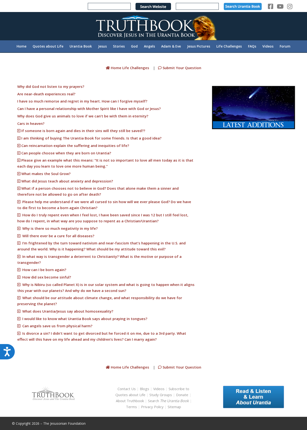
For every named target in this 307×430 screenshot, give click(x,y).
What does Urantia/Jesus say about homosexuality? (66, 311)
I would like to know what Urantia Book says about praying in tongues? (83, 318)
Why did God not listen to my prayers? (50, 86)
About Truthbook (130, 400)
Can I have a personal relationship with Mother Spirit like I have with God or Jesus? (89, 108)
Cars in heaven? (30, 123)
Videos (159, 388)
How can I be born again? (43, 269)
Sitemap (174, 406)
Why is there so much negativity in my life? (59, 228)
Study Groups (161, 394)
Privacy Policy (152, 406)
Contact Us (127, 388)
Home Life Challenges (130, 67)
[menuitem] (21, 46)
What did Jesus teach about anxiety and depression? (67, 181)
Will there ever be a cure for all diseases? (57, 235)
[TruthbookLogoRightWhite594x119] (153, 26)
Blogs (144, 388)
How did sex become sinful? (45, 277)
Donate (182, 394)
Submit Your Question (181, 67)
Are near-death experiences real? (46, 93)
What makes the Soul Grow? (46, 173)
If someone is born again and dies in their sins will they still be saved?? (82, 130)
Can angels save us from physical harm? (56, 325)
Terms (131, 406)
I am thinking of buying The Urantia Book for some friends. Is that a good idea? (90, 138)
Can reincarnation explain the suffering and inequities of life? (75, 145)
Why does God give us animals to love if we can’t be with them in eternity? (82, 116)
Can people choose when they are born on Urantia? (66, 153)
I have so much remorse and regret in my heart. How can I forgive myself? (82, 101)
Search (169, 400)
